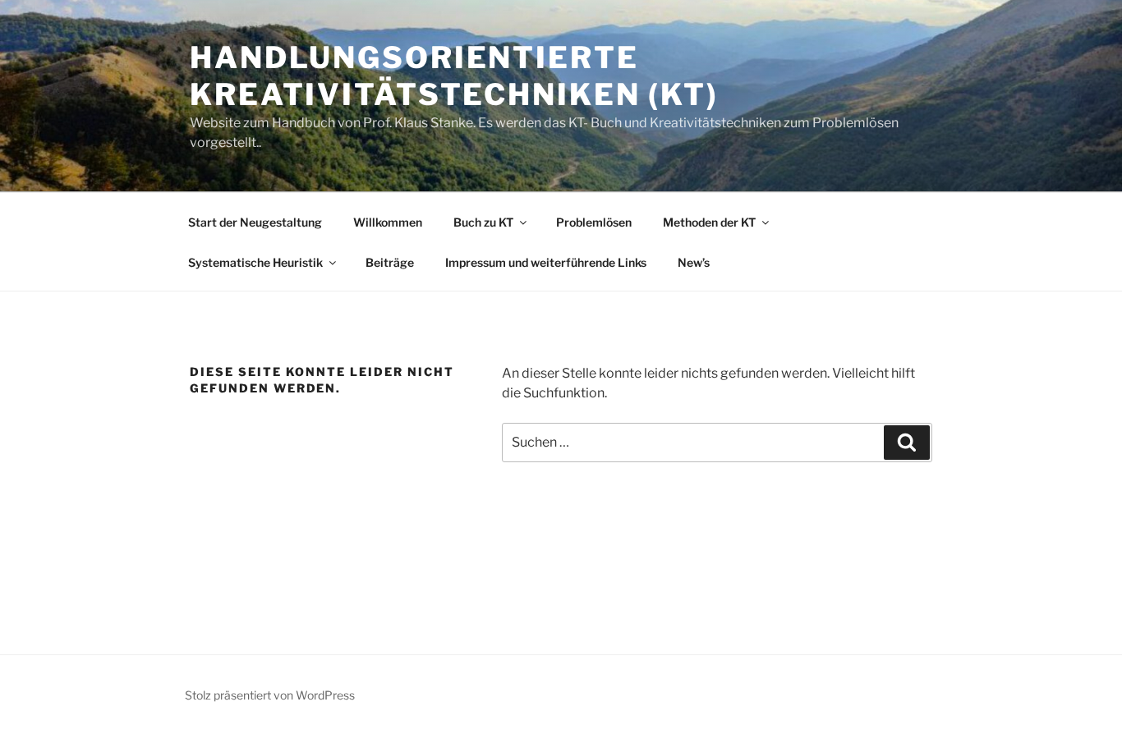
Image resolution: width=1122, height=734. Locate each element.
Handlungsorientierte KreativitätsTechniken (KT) (454, 75)
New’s (694, 262)
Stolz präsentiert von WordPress (270, 695)
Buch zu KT (483, 222)
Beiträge (390, 262)
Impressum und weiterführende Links (545, 262)
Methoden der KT (709, 222)
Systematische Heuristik (255, 262)
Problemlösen (594, 222)
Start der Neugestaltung (255, 222)
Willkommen (387, 222)
